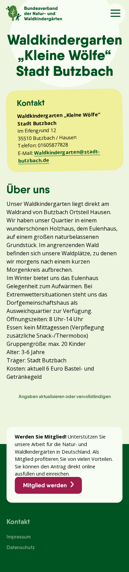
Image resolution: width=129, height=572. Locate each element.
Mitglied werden (45, 485)
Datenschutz (20, 547)
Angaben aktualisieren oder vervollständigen (65, 396)
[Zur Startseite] (31, 12)
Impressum (19, 537)
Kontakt (18, 521)
